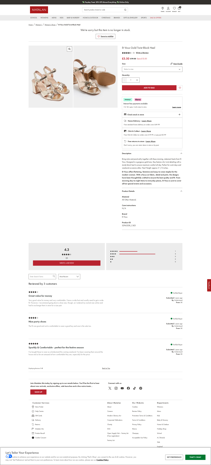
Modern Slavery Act (114, 416)
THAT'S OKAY (195, 457)
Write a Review (142, 53)
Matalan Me (39, 429)
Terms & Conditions (138, 420)
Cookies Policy (102, 460)
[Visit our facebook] (128, 388)
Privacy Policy (136, 424)
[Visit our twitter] (110, 388)
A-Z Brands (161, 438)
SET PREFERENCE (174, 457)
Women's (38, 25)
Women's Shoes (50, 25)
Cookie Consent (40, 438)
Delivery (38, 420)
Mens (159, 411)
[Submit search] (125, 9)
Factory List (111, 440)
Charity (109, 424)
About (109, 407)
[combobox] (152, 69)
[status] (131, 80)
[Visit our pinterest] (140, 388)
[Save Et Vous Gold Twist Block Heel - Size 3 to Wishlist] (99, 36)
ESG (108, 429)
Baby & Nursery (162, 420)
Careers (110, 411)
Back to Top (106, 368)
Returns (37, 424)
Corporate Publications (114, 420)
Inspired (160, 446)
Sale (158, 442)
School (159, 433)
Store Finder (39, 407)
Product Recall (40, 433)
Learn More (146, 121)
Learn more (176, 107)
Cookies (135, 407)
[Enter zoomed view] (69, 49)
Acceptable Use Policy (139, 438)
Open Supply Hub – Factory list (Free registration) (117, 434)
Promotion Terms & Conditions (142, 416)
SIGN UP (38, 392)
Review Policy (136, 411)
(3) (134, 53)
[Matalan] (39, 9)
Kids (158, 416)
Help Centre (39, 411)
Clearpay (135, 433)
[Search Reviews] (54, 276)
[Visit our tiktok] (134, 388)
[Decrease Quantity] (124, 80)
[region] (105, 456)
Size (124, 64)
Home (31, 25)
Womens (160, 407)
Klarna (134, 429)
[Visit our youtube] (122, 388)
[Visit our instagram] (116, 388)
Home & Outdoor (163, 424)
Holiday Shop (161, 429)
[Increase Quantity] (137, 80)
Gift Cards (38, 416)
